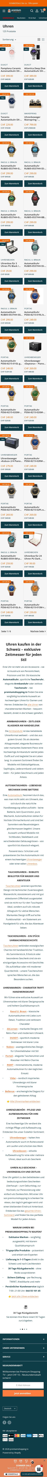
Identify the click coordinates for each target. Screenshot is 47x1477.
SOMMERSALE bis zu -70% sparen (23, 3)
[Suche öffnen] (31, 10)
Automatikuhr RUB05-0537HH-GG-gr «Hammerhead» (11, 216)
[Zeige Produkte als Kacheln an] (39, 39)
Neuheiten (21, 18)
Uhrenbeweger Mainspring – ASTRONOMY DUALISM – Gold (32, 118)
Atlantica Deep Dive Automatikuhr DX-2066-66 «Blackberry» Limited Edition (34, 70)
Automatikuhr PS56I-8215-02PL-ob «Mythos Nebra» (34, 508)
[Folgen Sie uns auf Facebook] (4, 1422)
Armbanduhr (16, 731)
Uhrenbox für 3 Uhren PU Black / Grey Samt (10, 265)
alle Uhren (33, 704)
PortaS (28, 308)
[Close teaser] (32, 1462)
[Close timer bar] (44, 1460)
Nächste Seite (37, 631)
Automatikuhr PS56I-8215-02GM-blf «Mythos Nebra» (11, 411)
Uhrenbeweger (32, 357)
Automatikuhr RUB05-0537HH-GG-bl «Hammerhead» (11, 167)
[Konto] (37, 10)
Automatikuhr (15, 795)
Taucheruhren (13, 885)
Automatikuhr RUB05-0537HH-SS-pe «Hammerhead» (34, 167)
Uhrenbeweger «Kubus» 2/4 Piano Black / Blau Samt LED (10, 460)
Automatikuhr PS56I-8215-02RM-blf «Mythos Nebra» (35, 460)
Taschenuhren (10, 945)
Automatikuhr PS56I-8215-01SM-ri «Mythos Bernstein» (35, 606)
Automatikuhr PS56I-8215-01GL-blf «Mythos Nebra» (11, 606)
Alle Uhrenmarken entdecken (25, 1101)
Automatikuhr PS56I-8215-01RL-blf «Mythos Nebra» (34, 313)
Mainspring (30, 113)
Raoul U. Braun (9, 162)
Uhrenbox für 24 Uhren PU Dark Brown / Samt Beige (34, 557)
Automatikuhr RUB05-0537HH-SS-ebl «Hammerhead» (34, 265)
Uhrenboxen (7, 259)
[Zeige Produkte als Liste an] (43, 39)
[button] (38, 1468)
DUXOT (4, 64)
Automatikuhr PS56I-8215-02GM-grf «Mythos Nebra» (34, 411)
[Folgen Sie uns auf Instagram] (9, 1422)
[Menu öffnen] (4, 11)
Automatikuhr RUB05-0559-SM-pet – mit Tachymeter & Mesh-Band (11, 557)
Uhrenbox (32, 863)
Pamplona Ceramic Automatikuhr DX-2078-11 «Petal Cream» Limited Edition (11, 70)
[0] (42, 10)
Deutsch (7, 1408)
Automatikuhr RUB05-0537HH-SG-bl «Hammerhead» (11, 313)
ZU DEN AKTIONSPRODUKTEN (32, 1474)
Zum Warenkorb (12, 86)
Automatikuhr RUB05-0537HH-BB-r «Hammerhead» (35, 216)
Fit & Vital (32, 18)
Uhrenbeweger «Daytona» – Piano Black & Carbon (34, 362)
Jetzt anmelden (22, 1393)
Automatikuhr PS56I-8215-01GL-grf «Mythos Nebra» (11, 362)
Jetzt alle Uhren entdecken (25, 1296)
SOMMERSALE (12, 1474)
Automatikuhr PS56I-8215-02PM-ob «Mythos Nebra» (11, 508)
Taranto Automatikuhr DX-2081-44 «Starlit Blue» (10, 118)
